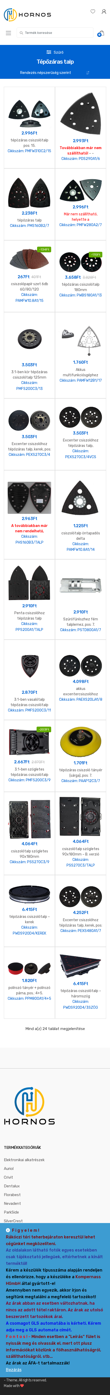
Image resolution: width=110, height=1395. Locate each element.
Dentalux (12, 1186)
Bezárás (13, 1369)
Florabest (12, 1194)
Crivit (8, 1177)
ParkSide (11, 1212)
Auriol (9, 1168)
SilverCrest (13, 1221)
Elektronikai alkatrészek (24, 1160)
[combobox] (55, 32)
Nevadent (12, 1203)
